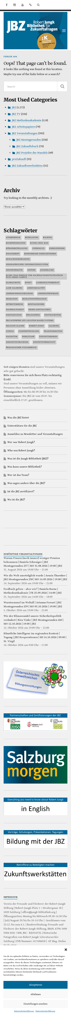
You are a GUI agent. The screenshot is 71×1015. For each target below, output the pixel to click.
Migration (12, 299)
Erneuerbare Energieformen (40, 254)
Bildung (47, 237)
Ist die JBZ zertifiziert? (20, 491)
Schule (10, 331)
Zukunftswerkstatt (44, 342)
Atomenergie (13, 237)
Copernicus (38, 248)
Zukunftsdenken (48, 336)
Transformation (53, 331)
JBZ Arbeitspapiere (23, 127)
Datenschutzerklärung (24, 1011)
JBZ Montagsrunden (28, 139)
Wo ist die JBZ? (16, 499)
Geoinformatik (14, 270)
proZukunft (19, 159)
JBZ (14, 107)
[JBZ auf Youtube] (22, 5)
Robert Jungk (36, 326)
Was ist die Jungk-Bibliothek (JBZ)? (27, 458)
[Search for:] (36, 86)
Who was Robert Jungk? (21, 450)
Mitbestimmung (14, 304)
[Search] (38, 5)
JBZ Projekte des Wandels (32, 152)
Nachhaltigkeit (15, 309)
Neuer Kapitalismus (39, 309)
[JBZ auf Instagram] (15, 5)
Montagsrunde (36, 304)
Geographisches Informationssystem (27, 264)
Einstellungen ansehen (35, 1003)
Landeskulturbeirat (47, 282)
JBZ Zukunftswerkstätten (27, 165)
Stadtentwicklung (28, 331)
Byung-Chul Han (39, 243)
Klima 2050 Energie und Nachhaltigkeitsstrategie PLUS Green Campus (34, 276)
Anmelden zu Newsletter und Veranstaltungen (35, 434)
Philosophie (33, 315)
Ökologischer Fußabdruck (21, 347)
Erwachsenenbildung (18, 259)
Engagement (12, 254)
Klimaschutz (13, 282)
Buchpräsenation (16, 243)
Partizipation (14, 315)
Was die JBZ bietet (18, 417)
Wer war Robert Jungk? (21, 442)
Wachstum (11, 336)
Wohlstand (28, 336)
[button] (66, 949)
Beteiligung (31, 237)
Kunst (28, 282)
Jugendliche (47, 270)
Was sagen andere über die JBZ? (26, 483)
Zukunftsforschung (17, 342)
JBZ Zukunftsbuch (27, 146)
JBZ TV (16, 114)
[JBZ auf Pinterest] (30, 5)
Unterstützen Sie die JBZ (22, 425)
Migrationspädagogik (34, 299)
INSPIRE (31, 270)
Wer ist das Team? (18, 475)
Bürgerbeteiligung (17, 248)
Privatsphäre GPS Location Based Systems (30, 320)
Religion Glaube (15, 326)
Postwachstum (52, 315)
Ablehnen (36, 994)
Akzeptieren (35, 984)
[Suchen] (62, 86)
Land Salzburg (14, 288)
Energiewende (57, 248)
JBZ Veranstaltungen (25, 133)
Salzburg (54, 326)
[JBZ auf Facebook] (7, 5)
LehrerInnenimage (48, 293)
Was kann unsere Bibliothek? (24, 466)
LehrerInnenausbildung (19, 293)
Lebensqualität (36, 288)
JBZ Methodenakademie (26, 120)
